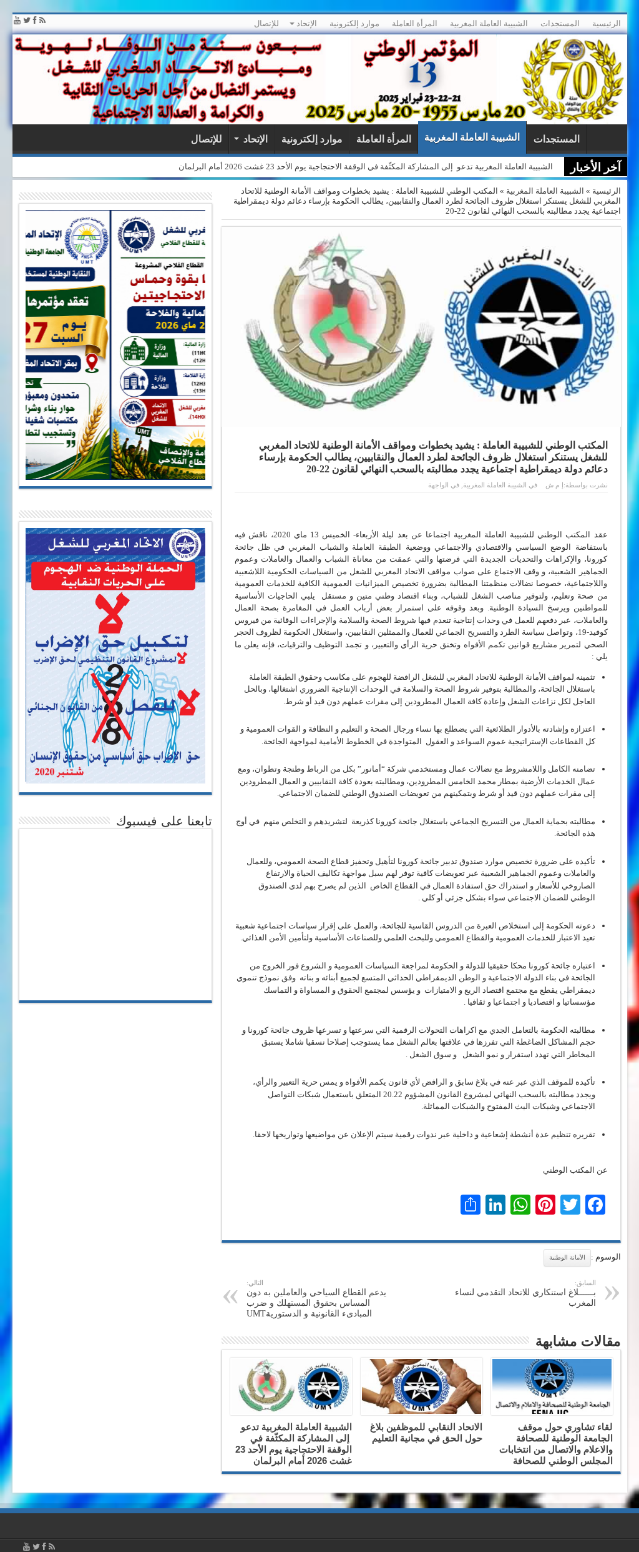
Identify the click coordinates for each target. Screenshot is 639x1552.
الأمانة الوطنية (567, 1257)
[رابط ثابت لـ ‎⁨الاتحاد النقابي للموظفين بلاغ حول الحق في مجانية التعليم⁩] (421, 1386)
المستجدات (560, 23)
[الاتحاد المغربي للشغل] (319, 79)
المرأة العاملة (414, 23)
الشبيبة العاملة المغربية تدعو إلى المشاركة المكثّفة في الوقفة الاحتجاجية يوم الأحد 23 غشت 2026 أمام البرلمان (365, 166)
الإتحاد (306, 23)
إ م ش (554, 485)
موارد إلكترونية (354, 23)
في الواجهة (443, 485)
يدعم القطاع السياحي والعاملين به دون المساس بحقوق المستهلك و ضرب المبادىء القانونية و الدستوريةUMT (316, 1298)
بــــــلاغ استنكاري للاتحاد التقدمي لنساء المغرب (525, 1293)
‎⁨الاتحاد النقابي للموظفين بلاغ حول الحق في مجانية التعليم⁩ (426, 1432)
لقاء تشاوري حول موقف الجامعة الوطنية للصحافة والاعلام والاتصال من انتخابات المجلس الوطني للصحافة (556, 1443)
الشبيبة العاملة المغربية (489, 23)
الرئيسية (606, 23)
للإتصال (266, 23)
